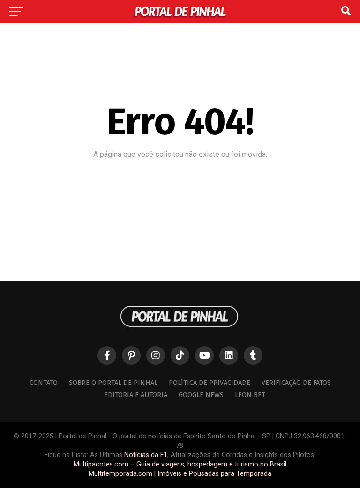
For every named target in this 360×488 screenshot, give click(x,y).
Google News (201, 395)
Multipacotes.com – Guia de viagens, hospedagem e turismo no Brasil (180, 464)
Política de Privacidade (209, 383)
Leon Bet (250, 395)
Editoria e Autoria (135, 395)
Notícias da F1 (145, 455)
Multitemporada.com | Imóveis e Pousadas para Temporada (180, 474)
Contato (44, 383)
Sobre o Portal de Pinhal (113, 383)
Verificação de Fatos (296, 383)
